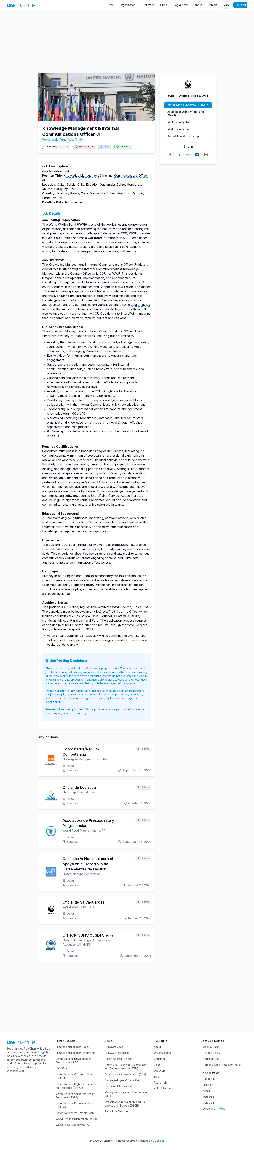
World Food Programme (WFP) (74, 1124)
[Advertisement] (111, 40)
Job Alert (240, 5)
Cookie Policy (211, 1046)
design (92, 364)
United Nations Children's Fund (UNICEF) (75, 1076)
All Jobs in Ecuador (179, 129)
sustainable (113, 247)
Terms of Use (211, 1058)
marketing (132, 451)
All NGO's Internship (117, 1052)
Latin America (83, 287)
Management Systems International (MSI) (126, 1094)
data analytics (140, 304)
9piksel (159, 1140)
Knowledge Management (81, 175)
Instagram (209, 1096)
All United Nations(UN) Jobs (73, 1046)
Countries (148, 5)
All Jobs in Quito (178, 122)
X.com (206, 1090)
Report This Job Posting (183, 136)
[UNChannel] (22, 5)
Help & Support (163, 1088)
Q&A (226, 5)
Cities (163, 5)
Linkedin (208, 1084)
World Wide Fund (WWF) (59, 139)
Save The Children (116, 1111)
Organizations (128, 5)
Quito (106, 146)
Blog (156, 1076)
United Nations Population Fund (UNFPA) (75, 1105)
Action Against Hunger (118, 1058)
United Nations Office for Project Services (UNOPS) (75, 1095)
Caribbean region (81, 585)
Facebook (209, 1078)
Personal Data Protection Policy (222, 1064)
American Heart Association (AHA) (125, 1074)
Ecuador (124, 146)
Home (110, 5)
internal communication (100, 282)
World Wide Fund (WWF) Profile (187, 104)
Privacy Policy (211, 1052)
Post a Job (160, 1082)
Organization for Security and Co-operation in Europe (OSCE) (125, 1103)
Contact (212, 5)
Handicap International (118, 1086)
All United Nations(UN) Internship (75, 1052)
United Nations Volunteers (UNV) (76, 1113)
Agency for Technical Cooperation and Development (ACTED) (126, 1066)
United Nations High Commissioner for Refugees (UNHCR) (77, 1085)
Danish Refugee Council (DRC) (123, 1080)
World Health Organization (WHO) (76, 1118)
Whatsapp (209, 1108)
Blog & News (181, 5)
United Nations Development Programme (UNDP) (73, 1060)
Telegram (209, 1102)
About (198, 5)
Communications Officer (131, 175)
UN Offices (62, 1068)
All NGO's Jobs (114, 1046)
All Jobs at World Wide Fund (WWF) (185, 113)
